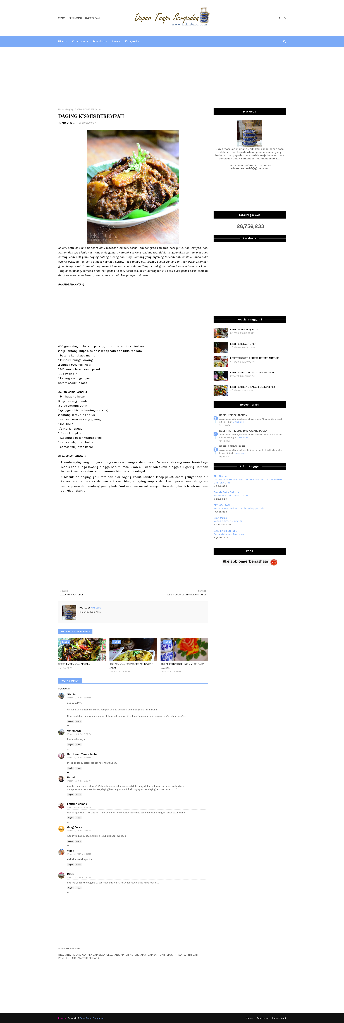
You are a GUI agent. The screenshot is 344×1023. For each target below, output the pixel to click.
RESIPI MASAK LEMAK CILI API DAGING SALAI (131, 665)
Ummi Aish (74, 730)
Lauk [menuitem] (115, 41)
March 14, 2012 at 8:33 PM (79, 734)
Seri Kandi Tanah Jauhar (83, 754)
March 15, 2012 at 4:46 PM (79, 854)
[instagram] (284, 18)
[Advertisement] (172, 77)
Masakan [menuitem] (99, 41)
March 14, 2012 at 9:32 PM (79, 807)
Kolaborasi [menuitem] (79, 41)
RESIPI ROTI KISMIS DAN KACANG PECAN (243, 431)
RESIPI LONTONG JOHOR (244, 329)
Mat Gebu (67, 122)
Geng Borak (74, 827)
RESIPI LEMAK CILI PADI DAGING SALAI (252, 372)
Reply (70, 721)
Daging (69, 109)
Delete (78, 721)
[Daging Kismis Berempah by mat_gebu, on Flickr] (133, 243)
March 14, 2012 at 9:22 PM (79, 781)
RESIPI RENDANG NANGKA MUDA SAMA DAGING (182, 665)
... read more (238, 421)
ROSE (70, 874)
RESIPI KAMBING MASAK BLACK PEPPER (252, 386)
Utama (61, 18)
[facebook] (279, 18)
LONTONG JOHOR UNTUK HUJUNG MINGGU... (255, 358)
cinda (70, 850)
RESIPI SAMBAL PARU (232, 446)
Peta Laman (75, 18)
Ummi (71, 777)
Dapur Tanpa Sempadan (92, 1018)
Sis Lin (71, 694)
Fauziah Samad (77, 804)
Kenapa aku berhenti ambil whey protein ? (240, 508)
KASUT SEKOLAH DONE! (228, 521)
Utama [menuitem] (62, 41)
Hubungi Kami (92, 18)
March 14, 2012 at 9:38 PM (79, 831)
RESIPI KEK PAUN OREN (243, 343)
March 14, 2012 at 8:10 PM (79, 698)
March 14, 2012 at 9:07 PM (79, 757)
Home (61, 109)
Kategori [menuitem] (131, 41)
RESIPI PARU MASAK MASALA (74, 663)
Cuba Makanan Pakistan (229, 534)
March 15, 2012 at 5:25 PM (79, 877)
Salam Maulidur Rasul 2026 (231, 495)
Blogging (62, 1018)
